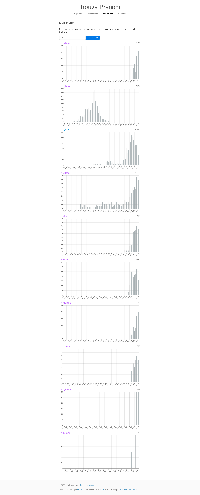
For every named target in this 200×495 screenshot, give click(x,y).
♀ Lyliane (65, 86)
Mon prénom (108, 13)
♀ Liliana (64, 173)
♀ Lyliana (65, 43)
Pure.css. (123, 490)
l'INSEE (80, 490)
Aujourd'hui (79, 13)
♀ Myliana (65, 303)
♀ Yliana (64, 216)
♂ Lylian (64, 129)
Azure (101, 490)
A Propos (122, 13)
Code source (133, 490)
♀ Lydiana (65, 389)
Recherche (93, 13)
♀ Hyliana (65, 346)
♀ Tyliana (65, 433)
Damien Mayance (87, 485)
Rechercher (93, 38)
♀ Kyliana (65, 259)
